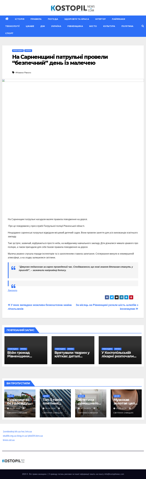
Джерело (12, 290)
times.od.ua (9, 440)
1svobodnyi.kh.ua (12, 431)
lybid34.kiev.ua (35, 436)
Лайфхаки (118, 19)
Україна (56, 26)
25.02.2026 (121, 408)
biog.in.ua (22, 436)
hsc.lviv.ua (26, 431)
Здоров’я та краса (76, 19)
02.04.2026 (86, 408)
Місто (93, 26)
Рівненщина (75, 26)
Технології (12, 26)
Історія (19, 19)
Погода (53, 19)
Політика (127, 26)
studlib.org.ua (10, 436)
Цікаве (30, 26)
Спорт (9, 33)
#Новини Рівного (23, 72)
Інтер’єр (100, 19)
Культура (109, 26)
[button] (143, 26)
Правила (36, 19)
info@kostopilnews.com (114, 474)
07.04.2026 (15, 408)
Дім (42, 26)
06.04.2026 (50, 408)
